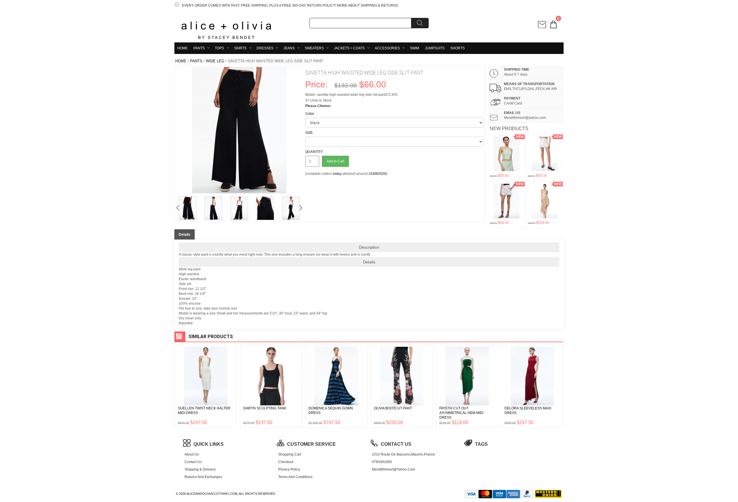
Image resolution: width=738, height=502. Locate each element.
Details (369, 262)
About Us (191, 454)
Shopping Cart (289, 454)
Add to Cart (335, 161)
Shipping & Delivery (200, 469)
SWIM (414, 48)
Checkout (285, 462)
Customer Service (311, 444)
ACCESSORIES (387, 48)
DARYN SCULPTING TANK (264, 408)
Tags (481, 444)
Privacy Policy (289, 469)
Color (309, 114)
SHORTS (457, 48)
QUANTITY (314, 152)
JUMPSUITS (435, 48)
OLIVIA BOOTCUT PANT (393, 408)
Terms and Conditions (295, 477)
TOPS (219, 48)
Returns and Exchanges (203, 477)
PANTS (199, 48)
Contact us (193, 462)
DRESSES (265, 48)
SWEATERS (314, 48)
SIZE (309, 133)
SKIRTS (240, 48)
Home (182, 48)
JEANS (289, 48)
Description (369, 247)
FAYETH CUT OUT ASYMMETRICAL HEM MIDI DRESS (461, 412)
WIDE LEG (215, 61)
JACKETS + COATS (349, 48)
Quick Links (208, 444)
